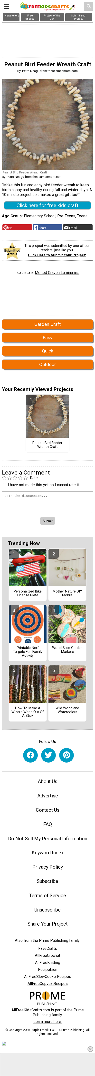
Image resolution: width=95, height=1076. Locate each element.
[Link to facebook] (30, 755)
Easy (47, 337)
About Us (47, 781)
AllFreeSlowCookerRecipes (47, 976)
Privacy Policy (47, 867)
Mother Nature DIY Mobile (67, 593)
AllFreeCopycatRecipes (48, 983)
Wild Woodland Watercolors (67, 710)
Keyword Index (48, 853)
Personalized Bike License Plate (28, 593)
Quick (47, 351)
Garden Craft (47, 324)
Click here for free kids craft (47, 205)
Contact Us (47, 810)
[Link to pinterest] (66, 755)
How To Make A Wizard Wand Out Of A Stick (27, 712)
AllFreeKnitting (47, 962)
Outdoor (47, 364)
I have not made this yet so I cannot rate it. (44, 485)
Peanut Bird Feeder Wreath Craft (47, 445)
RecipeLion (47, 969)
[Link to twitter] (48, 755)
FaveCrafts (47, 948)
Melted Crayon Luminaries (57, 272)
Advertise (47, 796)
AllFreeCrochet (47, 955)
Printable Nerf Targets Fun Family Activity (27, 652)
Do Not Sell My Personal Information (47, 839)
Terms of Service (47, 895)
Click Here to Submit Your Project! (57, 255)
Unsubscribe (47, 910)
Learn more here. (47, 1021)
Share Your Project (48, 924)
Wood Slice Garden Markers (67, 650)
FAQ (47, 824)
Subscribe (47, 881)
